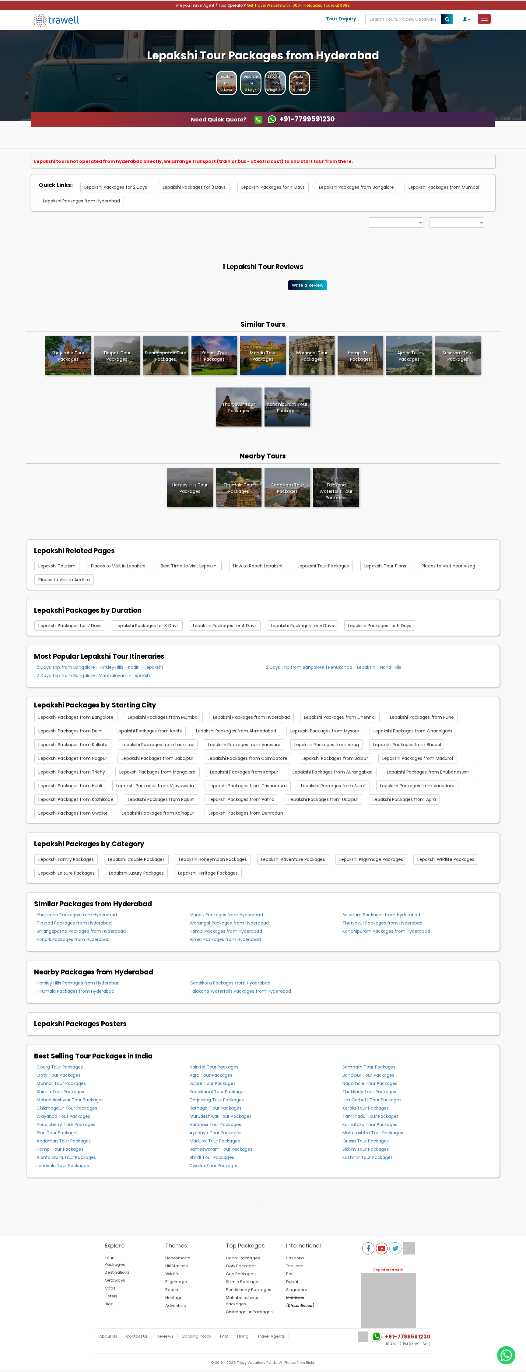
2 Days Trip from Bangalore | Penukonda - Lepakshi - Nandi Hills (333, 667)
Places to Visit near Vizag (448, 566)
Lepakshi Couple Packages (136, 859)
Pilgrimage (176, 1282)
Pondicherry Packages (249, 1290)
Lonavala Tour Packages (63, 1166)
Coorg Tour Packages (60, 1067)
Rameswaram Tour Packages (221, 1149)
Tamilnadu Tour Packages (370, 1116)
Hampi (360, 356)
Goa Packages (241, 1274)
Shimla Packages (243, 1282)
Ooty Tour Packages (58, 1075)
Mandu (263, 356)
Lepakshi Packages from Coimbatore (247, 758)
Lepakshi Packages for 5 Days (302, 626)
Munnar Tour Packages (61, 1083)
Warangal (312, 356)
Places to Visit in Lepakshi (118, 566)
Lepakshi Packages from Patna (242, 799)
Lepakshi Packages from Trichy (71, 772)
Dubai (292, 1282)
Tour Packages (115, 1261)
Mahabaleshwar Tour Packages (70, 1100)
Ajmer (409, 356)
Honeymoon (177, 1258)
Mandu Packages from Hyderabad (226, 915)
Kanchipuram (287, 407)
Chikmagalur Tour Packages (67, 1108)
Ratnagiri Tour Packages (215, 1108)
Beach (171, 1290)
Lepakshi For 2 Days (226, 83)
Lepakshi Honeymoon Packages (213, 859)
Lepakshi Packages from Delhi (70, 731)
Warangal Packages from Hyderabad (229, 923)
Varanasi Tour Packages (215, 1124)
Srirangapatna (166, 356)
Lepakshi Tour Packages (323, 566)
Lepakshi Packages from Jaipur (335, 758)
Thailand (294, 1266)
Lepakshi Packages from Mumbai (444, 187)
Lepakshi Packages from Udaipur (323, 799)
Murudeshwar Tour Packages (221, 1116)
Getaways (115, 1280)
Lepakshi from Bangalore (275, 83)
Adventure (175, 1305)
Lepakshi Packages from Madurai (417, 758)
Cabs (110, 1288)
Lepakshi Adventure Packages (293, 859)
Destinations (117, 1272)
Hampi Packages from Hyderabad (226, 931)
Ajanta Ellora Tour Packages (66, 1157)
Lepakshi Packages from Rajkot (161, 799)
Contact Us (137, 1336)
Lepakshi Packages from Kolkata (72, 745)
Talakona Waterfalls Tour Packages (336, 491)
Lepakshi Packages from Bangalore (356, 187)
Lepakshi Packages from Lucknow (158, 745)
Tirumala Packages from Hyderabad (75, 991)
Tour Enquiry (341, 19)
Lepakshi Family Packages (65, 859)
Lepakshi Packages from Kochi (149, 731)
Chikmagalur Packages (249, 1312)
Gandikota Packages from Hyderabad (230, 983)
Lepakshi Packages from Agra (404, 799)
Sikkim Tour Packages (365, 1149)
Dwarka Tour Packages (214, 1166)
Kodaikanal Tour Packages (218, 1092)
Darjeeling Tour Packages (217, 1100)
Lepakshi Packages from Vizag (326, 745)
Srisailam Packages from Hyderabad (381, 915)
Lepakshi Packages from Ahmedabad (236, 731)
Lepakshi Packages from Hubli (70, 786)
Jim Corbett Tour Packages (372, 1100)
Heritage (174, 1297)
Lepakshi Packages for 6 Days (380, 626)
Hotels (111, 1296)
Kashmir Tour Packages (367, 1157)
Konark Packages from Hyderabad (73, 939)
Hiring (243, 1336)
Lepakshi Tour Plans (385, 566)
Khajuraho (68, 356)
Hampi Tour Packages (60, 1149)
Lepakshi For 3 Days (251, 83)
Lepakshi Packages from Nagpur (72, 758)
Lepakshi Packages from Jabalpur (157, 758)
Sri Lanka (295, 1258)
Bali (289, 1274)
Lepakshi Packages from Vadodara (417, 786)
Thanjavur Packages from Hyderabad (382, 923)
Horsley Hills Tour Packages (190, 488)
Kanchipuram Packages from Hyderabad (386, 931)
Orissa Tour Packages (365, 1141)
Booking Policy (196, 1336)
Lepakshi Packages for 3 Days (194, 187)
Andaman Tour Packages (64, 1141)
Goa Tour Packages (58, 1133)
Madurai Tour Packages (215, 1141)
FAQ (224, 1336)
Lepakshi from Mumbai (300, 83)
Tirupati (117, 356)
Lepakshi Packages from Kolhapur (158, 813)
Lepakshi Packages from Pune (422, 717)
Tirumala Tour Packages (238, 488)
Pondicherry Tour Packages (66, 1124)
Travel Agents (271, 1336)
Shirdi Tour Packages (212, 1157)
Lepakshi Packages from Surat (333, 786)
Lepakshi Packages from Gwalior (72, 813)
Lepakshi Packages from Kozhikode (75, 799)
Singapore (296, 1290)
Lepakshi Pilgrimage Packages (371, 859)
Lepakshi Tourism (56, 566)
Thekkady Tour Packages (369, 1092)
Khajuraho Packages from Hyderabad (77, 915)
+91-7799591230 (407, 1336)
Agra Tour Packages (211, 1075)
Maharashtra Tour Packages (372, 1133)
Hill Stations (176, 1266)
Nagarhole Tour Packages (369, 1083)
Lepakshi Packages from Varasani (244, 745)
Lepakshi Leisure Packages (66, 873)
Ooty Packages (241, 1266)
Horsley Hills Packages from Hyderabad (78, 983)
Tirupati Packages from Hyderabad (74, 923)
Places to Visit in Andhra (64, 580)
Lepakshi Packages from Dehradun (246, 813)
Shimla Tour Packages (60, 1092)
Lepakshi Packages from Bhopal (407, 745)
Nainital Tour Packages (214, 1067)
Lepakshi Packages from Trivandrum (248, 786)
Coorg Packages (243, 1258)
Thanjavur (238, 407)
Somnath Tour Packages (368, 1067)
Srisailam (458, 356)
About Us (108, 1336)
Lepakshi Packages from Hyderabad (81, 201)
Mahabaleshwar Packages (242, 1301)
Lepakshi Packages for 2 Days (115, 187)
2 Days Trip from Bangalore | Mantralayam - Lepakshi (94, 675)
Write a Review (307, 285)
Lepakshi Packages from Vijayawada (155, 786)
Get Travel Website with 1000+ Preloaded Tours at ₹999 (298, 5)
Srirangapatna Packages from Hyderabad (81, 931)
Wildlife (172, 1274)
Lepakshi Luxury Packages (136, 873)
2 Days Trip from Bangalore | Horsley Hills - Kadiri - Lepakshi (100, 667)
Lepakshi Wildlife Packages (445, 859)
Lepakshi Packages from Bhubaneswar (428, 772)
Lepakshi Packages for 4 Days (273, 187)
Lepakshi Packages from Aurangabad (332, 772)
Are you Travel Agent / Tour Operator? (211, 5)
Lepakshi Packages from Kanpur (244, 772)
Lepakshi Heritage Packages (208, 873)
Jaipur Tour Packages (213, 1083)
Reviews (165, 1336)
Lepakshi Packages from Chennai (340, 717)
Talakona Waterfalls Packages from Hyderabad (240, 991)
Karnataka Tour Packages (369, 1124)
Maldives (295, 1297)
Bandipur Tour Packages (368, 1075)
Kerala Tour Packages (365, 1108)
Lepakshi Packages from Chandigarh (412, 731)
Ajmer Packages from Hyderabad (225, 939)
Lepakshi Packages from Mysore (324, 731)
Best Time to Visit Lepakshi (189, 566)
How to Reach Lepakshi (257, 566)
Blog (109, 1304)
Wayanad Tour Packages (63, 1116)
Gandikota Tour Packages (287, 488)
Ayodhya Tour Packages (215, 1133)
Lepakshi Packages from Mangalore (157, 772)
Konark (214, 356)
